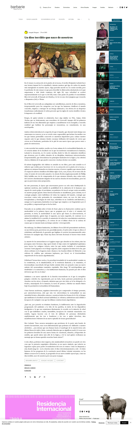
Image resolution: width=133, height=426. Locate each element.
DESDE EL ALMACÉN (32, 19)
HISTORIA (71, 19)
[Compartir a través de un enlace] (40, 377)
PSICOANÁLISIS (113, 144)
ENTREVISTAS (113, 24)
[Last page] (119, 300)
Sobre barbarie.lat (84, 416)
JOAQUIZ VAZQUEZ (47, 360)
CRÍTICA (112, 40)
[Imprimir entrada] (44, 377)
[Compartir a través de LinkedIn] (35, 377)
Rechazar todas (112, 423)
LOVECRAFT (60, 360)
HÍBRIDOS (27, 365)
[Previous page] (104, 300)
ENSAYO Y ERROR (29, 368)
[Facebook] (125, 7)
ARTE (111, 267)
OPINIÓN (112, 207)
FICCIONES (112, 249)
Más (79, 19)
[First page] (99, 300)
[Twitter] (127, 7)
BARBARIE (27, 371)
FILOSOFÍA (62, 19)
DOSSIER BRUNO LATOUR (48, 19)
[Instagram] (120, 7)
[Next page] (114, 300)
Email (81, 399)
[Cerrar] (130, 422)
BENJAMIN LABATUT (32, 360)
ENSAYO (111, 83)
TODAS (21, 19)
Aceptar (124, 423)
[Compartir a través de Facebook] (25, 377)
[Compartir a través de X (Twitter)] (30, 377)
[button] (95, 7)
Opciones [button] (101, 423)
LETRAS (111, 66)
